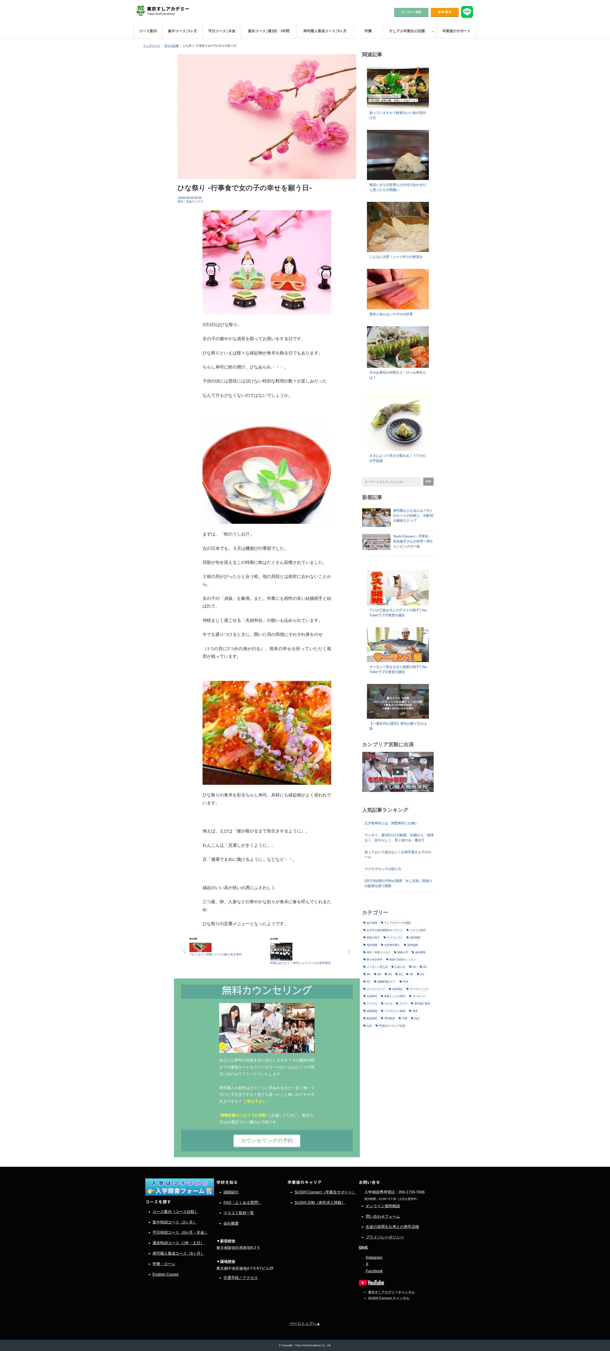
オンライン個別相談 (383, 1206)
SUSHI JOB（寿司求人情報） (320, 1203)
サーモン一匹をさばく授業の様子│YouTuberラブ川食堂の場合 (398, 669)
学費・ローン (163, 1264)
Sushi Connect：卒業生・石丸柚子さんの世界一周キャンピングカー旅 (413, 541)
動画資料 (372, 1018)
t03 (422, 974)
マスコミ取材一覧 (239, 1213)
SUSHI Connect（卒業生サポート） (325, 1192)
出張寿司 (372, 996)
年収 (405, 981)
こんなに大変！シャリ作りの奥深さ (396, 257)
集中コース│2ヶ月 (182, 31)
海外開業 (420, 952)
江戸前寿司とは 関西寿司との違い (391, 823)
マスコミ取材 (418, 930)
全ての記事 (171, 45)
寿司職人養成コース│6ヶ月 (325, 31)
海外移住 (397, 989)
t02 (425, 966)
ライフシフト (395, 937)
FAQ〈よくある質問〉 (243, 1203)
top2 (369, 1025)
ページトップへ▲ (305, 1323)
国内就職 (412, 944)
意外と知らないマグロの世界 (391, 314)
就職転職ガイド (386, 981)
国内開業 (415, 937)
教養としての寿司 (394, 996)
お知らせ (400, 966)
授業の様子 (373, 937)
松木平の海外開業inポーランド (385, 930)
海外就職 (372, 944)
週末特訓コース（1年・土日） (178, 1243)
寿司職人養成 (422, 1003)
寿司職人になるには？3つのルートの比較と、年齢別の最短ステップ (413, 515)
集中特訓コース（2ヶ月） (174, 1222)
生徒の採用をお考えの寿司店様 (392, 1227)
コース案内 (148, 31)
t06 (411, 974)
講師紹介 (231, 1192)
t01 (400, 974)
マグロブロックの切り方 (383, 869)
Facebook (374, 1271)
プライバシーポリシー (385, 1237)
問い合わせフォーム (383, 1216)
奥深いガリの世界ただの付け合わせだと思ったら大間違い (397, 187)
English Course (165, 1274)
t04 (390, 974)
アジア (403, 1003)
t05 (414, 966)
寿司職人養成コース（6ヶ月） (178, 1253)
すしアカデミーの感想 (397, 922)
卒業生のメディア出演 (392, 1025)
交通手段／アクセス (241, 1278)
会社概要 (231, 1223)
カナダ (388, 1003)
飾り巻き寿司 (374, 959)
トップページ (151, 45)
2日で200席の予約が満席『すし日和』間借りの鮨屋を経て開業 (398, 883)
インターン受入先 (377, 966)
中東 (404, 1018)
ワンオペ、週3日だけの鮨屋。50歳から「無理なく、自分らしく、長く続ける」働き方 (399, 837)
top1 (416, 1018)
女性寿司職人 (392, 944)
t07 (368, 981)
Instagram (374, 1257)
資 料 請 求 (445, 12)
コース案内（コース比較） (175, 1212)
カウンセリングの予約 (267, 1140)
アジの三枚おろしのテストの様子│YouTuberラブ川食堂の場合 (398, 612)
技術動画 (372, 1010)
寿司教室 (389, 1018)
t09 (379, 974)
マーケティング (419, 989)
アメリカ (372, 1003)
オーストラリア (376, 989)
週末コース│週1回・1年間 (269, 31)
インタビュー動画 (394, 1010)
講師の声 (402, 952)
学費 (368, 31)
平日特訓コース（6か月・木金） (180, 1232)
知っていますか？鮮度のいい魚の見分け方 (397, 115)
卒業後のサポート (456, 31)
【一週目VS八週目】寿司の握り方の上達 (398, 726)
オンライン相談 (411, 12)
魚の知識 (372, 922)
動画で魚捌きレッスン (403, 959)
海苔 (415, 1010)
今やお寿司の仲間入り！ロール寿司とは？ (397, 375)
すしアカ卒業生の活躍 (407, 31)
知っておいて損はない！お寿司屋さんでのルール (398, 854)
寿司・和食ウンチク (190, 201)
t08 (368, 974)
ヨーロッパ (419, 996)
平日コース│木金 (221, 31)
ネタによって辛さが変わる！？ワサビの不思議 (397, 458)
